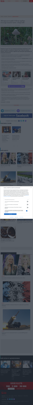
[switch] (27, 201)
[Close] (31, 188)
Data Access (16, 217)
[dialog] (16, 202)
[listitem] (16, 199)
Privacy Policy (21, 217)
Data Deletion (11, 217)
